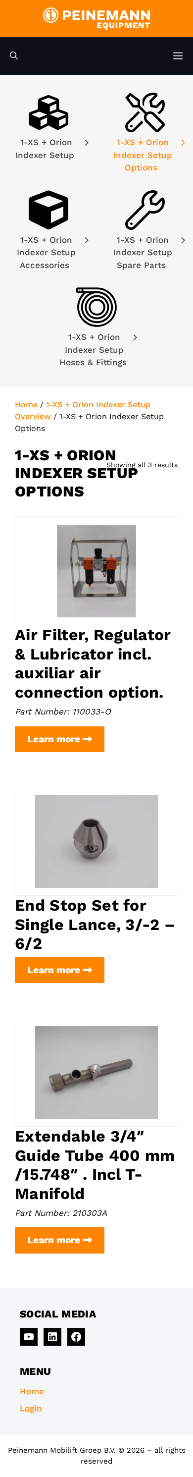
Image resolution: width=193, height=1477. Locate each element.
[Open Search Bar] (14, 56)
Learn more (65, 743)
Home (26, 404)
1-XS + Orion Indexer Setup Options (142, 154)
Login (31, 1408)
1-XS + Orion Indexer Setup (46, 148)
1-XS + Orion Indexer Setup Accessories (46, 252)
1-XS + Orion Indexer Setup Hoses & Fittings (94, 349)
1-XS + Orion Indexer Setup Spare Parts (142, 252)
